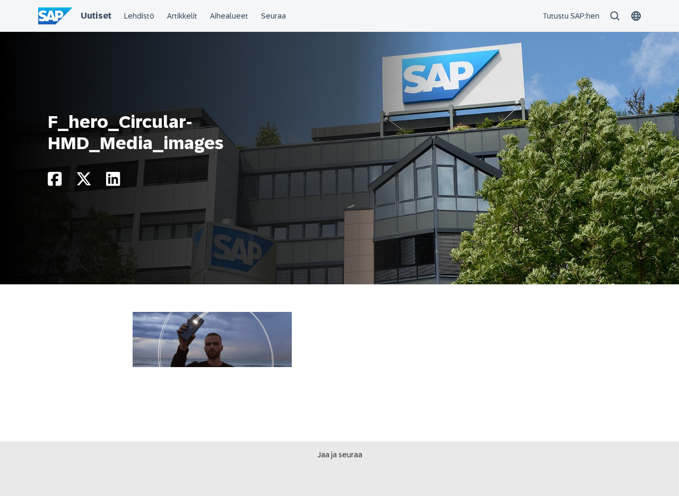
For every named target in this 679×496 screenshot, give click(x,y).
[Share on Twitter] (84, 181)
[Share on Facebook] (55, 181)
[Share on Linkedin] (113, 181)
